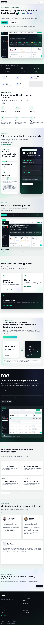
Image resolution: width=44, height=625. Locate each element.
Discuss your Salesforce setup (10, 336)
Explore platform (31, 586)
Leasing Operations (26, 598)
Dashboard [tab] (4, 214)
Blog (2, 612)
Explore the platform (14, 22)
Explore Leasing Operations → (8, 289)
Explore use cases (5, 493)
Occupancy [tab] (23, 214)
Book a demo (4, 22)
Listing (24, 600)
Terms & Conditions (26, 612)
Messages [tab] (16, 214)
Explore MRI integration (6, 401)
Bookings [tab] (10, 214)
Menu (41, 1)
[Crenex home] (4, 2)
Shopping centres (9, 159)
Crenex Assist (25, 601)
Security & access (4, 613)
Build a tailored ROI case (27, 183)
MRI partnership (4, 615)
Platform (24, 597)
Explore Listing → (27, 286)
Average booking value (9, 169)
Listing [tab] (40, 214)
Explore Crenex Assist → (7, 305)
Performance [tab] (34, 214)
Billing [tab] (28, 214)
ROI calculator (25, 603)
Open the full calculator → (6, 144)
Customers (3, 609)
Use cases (3, 610)
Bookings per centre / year (9, 164)
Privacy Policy (25, 610)
